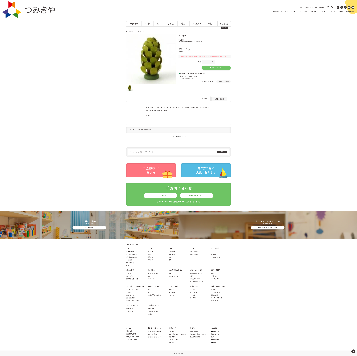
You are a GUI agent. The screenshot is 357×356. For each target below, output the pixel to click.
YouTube (216, 340)
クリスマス (193, 298)
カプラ (171, 257)
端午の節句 (193, 292)
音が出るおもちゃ (153, 273)
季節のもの (194, 286)
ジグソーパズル (152, 251)
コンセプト (130, 331)
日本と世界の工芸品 (218, 286)
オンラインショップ (154, 328)
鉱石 (127, 265)
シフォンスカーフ (132, 305)
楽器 (149, 276)
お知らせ (171, 342)
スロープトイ (130, 295)
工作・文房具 (216, 270)
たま (127, 248)
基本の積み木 (173, 251)
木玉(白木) (129, 260)
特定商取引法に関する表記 (198, 334)
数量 (199, 62)
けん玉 (149, 292)
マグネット (172, 292)
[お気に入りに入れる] (129, 36)
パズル (150, 248)
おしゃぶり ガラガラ (133, 289)
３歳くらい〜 (194, 251)
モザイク (171, 289)
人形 (191, 276)
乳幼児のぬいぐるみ (196, 279)
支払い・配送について (197, 41)
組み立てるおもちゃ (175, 270)
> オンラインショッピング (135, 31)
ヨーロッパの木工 (216, 298)
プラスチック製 (173, 276)
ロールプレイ (130, 276)
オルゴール (151, 279)
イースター (193, 295)
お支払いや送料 (219, 99)
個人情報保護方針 (195, 337)
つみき (171, 248)
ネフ (170, 260)
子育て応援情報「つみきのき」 (178, 334)
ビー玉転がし (215, 248)
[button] (328, 7)
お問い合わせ (194, 331)
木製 (170, 273)
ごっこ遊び (130, 270)
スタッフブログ (173, 340)
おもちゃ (171, 331)
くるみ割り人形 (216, 292)
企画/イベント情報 (132, 337)
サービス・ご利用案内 (154, 331)
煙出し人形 (214, 295)
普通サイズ (129, 308)
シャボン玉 (151, 308)
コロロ (213, 251)
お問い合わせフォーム (196, 195)
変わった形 (172, 254)
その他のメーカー (216, 257)
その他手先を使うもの (154, 295)
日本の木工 (214, 289)
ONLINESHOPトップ (134, 23)
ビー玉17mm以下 (131, 251)
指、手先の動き (131, 298)
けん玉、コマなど (154, 286)
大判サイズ (129, 311)
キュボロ (214, 254)
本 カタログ (215, 279)
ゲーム (192, 248)
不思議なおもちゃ (153, 311)
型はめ (149, 254)
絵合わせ (150, 257)
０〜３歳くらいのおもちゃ (135, 286)
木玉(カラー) (130, 263)
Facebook (216, 331)
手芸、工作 (214, 276)
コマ (149, 289)
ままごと (129, 273)
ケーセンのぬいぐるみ (196, 282)
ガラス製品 (214, 301)
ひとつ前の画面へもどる (179, 136)
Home (127, 31)
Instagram (216, 334)
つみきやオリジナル (171, 23)
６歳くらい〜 (194, 254)
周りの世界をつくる (132, 279)
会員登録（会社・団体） (155, 337)
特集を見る (224, 27)
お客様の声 (172, 337)
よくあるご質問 (131, 339)
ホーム (128, 328)
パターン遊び (173, 286)
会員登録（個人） (153, 334)
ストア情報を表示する (186, 78)
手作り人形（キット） (196, 273)
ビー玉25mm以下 (131, 254)
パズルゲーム (151, 260)
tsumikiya (179, 353)
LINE (214, 342)
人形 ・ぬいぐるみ (196, 270)
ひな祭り (192, 289)
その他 (149, 314)
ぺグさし (171, 295)
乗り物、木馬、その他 (133, 301)
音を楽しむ (151, 270)
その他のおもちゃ (154, 305)
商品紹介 (204, 99)
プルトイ (129, 292)
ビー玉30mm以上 (131, 257)
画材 (212, 273)
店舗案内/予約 (131, 334)
